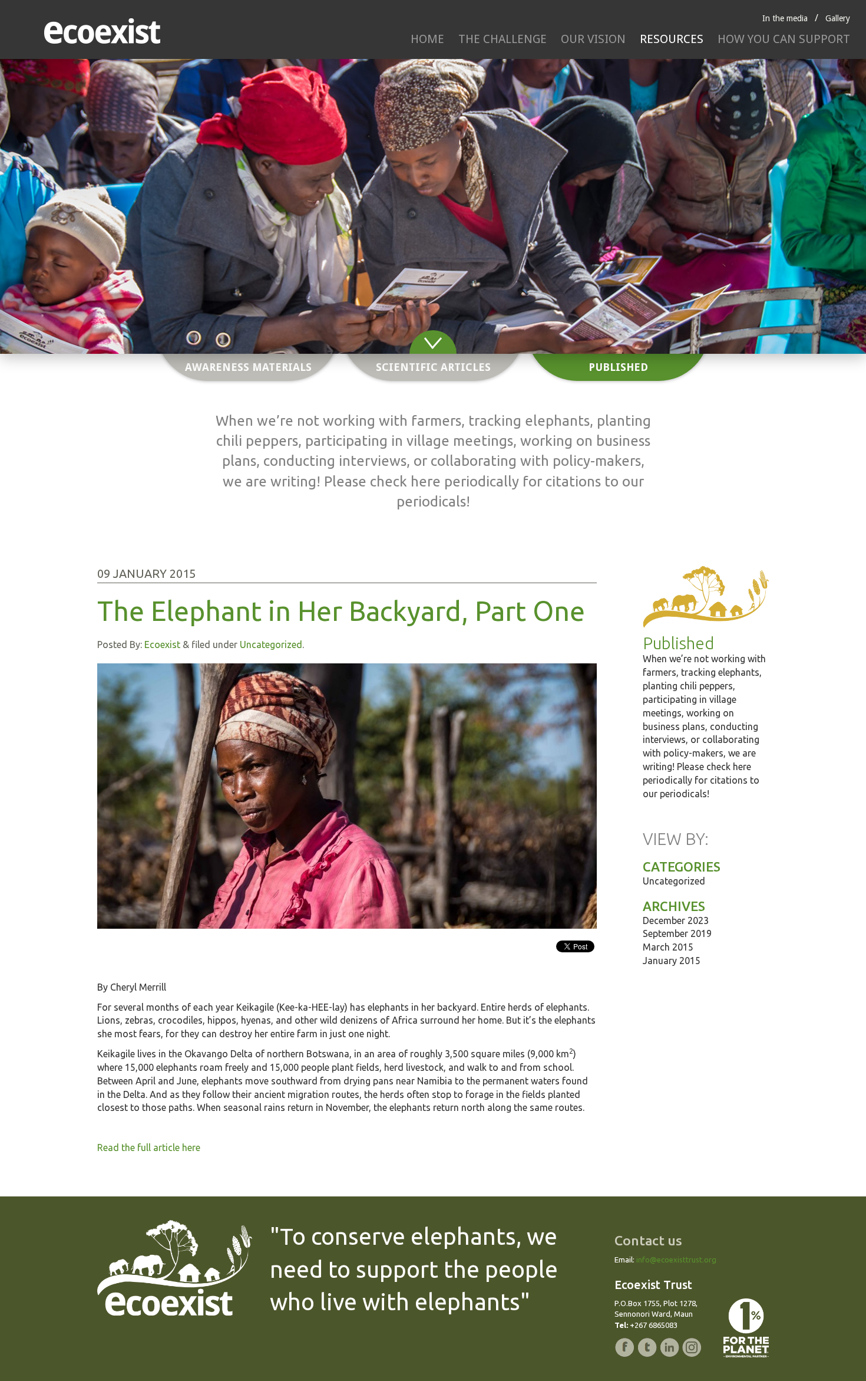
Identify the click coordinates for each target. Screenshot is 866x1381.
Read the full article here (148, 1147)
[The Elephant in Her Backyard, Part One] (347, 796)
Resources (671, 38)
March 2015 (668, 947)
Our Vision (593, 38)
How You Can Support (784, 38)
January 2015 (671, 960)
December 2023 (676, 920)
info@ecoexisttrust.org (676, 1259)
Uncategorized (271, 644)
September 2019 (677, 933)
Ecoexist (162, 644)
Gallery (837, 18)
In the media (785, 18)
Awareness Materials (248, 367)
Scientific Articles (433, 367)
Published (618, 367)
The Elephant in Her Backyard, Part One (341, 611)
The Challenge (502, 38)
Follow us (521, 948)
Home (427, 38)
